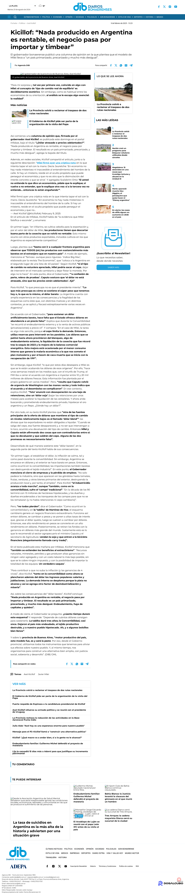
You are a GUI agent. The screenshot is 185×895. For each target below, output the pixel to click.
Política (46, 17)
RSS (137, 866)
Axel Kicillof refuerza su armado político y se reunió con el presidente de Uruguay (49, 711)
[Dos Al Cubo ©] (170, 885)
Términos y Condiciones (107, 866)
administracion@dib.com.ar (15, 883)
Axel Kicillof (29, 674)
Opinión (68, 17)
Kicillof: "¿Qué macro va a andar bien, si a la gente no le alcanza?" (47, 737)
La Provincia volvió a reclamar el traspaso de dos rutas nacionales (47, 690)
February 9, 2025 (51, 213)
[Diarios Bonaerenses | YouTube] (175, 6)
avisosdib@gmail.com (51, 877)
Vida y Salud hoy (114, 853)
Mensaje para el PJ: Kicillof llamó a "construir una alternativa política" (49, 732)
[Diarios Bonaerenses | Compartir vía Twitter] (115, 65)
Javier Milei (43, 674)
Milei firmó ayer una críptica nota (56, 162)
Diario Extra (98, 853)
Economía (57, 17)
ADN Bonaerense (107, 17)
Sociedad (80, 17)
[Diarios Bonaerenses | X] (164, 6)
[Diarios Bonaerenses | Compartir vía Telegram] (131, 65)
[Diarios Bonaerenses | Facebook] (158, 6)
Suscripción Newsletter (78, 866)
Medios (160, 17)
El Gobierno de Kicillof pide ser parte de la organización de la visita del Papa (49, 697)
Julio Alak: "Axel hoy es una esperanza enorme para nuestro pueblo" (48, 726)
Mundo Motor (132, 853)
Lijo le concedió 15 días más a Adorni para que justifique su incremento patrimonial (50, 752)
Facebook (47, 866)
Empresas (74, 853)
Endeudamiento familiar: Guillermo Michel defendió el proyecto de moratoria (47, 744)
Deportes (138, 17)
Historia (149, 17)
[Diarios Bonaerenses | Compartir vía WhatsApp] (120, 65)
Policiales (92, 17)
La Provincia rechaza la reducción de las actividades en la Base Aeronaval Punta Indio (45, 719)
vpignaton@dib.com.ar (35, 877)
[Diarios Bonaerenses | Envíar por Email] (125, 65)
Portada (14, 23)
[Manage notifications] (179, 879)
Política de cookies (126, 866)
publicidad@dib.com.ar (18, 877)
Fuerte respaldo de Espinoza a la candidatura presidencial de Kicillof (48, 704)
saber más (113, 267)
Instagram (53, 866)
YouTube (65, 866)
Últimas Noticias (31, 17)
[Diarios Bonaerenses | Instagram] (169, 6)
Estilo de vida (124, 17)
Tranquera (51, 857)
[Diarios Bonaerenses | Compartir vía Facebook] (110, 65)
